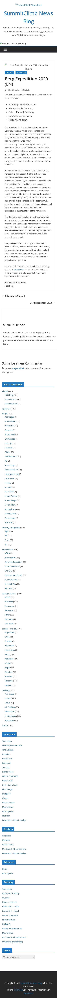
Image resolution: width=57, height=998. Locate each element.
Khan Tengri (10, 465)
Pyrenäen (9, 619)
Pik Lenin (8, 588)
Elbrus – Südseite (9, 902)
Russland (8, 676)
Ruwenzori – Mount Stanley (14, 820)
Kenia (7, 654)
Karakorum (9, 606)
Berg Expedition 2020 (41, 302)
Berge (4, 413)
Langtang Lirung (12, 474)
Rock (7, 540)
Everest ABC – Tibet (10, 906)
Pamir (7, 614)
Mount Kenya (10, 500)
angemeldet (18, 368)
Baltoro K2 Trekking (10, 893)
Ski (6, 544)
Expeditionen (7, 549)
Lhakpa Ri (6, 793)
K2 (6, 461)
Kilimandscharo (11, 469)
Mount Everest (11, 496)
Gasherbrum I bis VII (13, 575)
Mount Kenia (10, 716)
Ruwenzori (9, 720)
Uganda (8, 685)
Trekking (5, 690)
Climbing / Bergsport (11, 527)
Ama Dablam (10, 421)
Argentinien (9, 632)
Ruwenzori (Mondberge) (12, 941)
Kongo (7, 663)
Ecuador (8, 641)
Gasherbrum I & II (9, 785)
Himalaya (9, 601)
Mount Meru (10, 505)
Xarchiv (5, 725)
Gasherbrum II (11, 456)
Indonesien (9, 645)
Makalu (8, 483)
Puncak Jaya (10, 518)
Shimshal (8, 522)
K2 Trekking (10, 707)
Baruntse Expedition (13, 562)
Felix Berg (9, 73)
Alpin (7, 531)
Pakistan (8, 672)
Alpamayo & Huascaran (12, 745)
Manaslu (8, 487)
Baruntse (9, 430)
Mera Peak (9, 491)
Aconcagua (9, 417)
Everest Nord (7, 771)
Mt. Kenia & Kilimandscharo (14, 849)
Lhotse (5, 798)
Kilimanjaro (9, 711)
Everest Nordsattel (10, 776)
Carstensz (6, 763)
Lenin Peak (9, 478)
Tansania (9, 680)
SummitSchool (11, 403)
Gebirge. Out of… (9, 593)
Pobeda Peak (10, 513)
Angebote (6, 409)
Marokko (6, 840)
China (7, 636)
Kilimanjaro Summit (15, 296)
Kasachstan (10, 650)
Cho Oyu (8, 443)
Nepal (7, 667)
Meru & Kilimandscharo (12, 928)
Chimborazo (10, 439)
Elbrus (7, 452)
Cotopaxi (8, 447)
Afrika (7, 553)
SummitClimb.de (23, 90)
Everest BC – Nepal (10, 911)
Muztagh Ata (10, 509)
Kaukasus (9, 610)
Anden (7, 597)
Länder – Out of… (9, 628)
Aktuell (5, 391)
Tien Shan (9, 623)
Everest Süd (7, 780)
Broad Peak (10, 434)
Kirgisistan (9, 658)
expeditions (19, 269)
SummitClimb (21, 73)
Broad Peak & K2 (12, 566)
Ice (6, 535)
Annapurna (9, 425)
